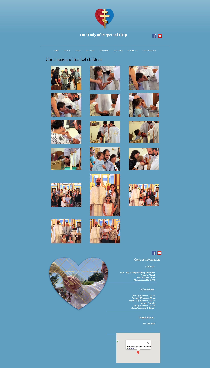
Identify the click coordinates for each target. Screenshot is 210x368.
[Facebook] (154, 36)
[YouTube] (160, 36)
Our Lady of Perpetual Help (103, 34)
